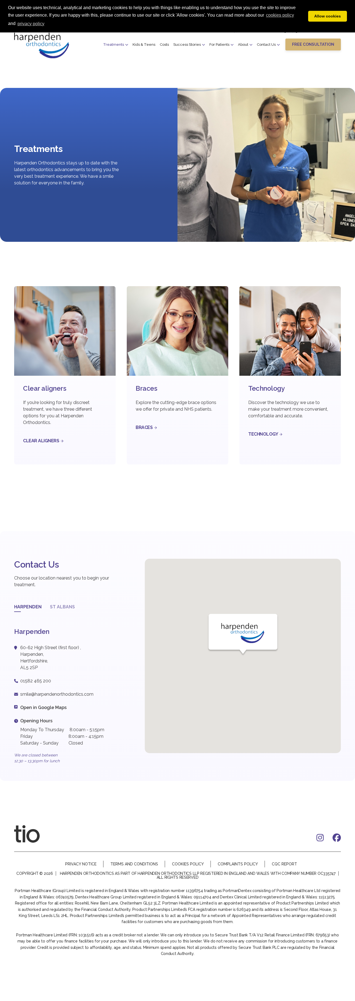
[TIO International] (33, 834)
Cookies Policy (188, 864)
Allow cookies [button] (327, 16)
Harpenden (28, 606)
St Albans (62, 606)
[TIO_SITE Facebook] (337, 838)
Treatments (113, 44)
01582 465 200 (35, 681)
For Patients (219, 44)
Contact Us (266, 44)
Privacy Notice (81, 864)
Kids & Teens (144, 44)
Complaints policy (238, 864)
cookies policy (280, 15)
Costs (164, 44)
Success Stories (187, 44)
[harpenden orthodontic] (42, 45)
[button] (313, 44)
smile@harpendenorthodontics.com (56, 694)
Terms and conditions (134, 864)
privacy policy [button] (30, 23)
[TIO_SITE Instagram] (320, 838)
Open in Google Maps (43, 707)
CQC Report (284, 864)
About (243, 44)
